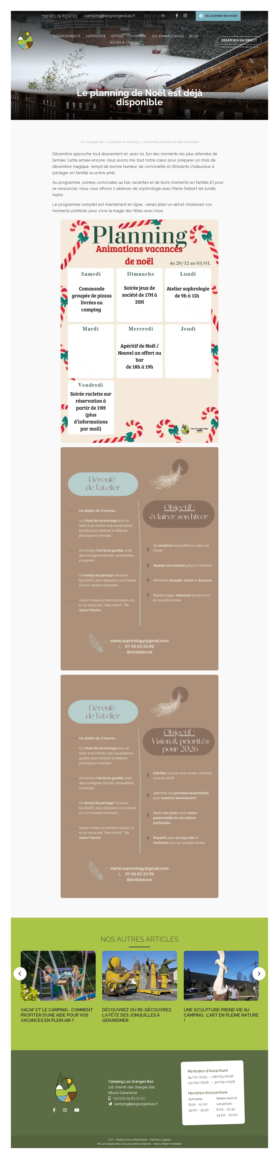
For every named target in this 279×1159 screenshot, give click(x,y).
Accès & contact (126, 42)
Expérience (96, 36)
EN (155, 16)
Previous (20, 973)
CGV (111, 1139)
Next (258, 973)
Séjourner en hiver (221, 15)
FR (163, 16)
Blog (194, 36)
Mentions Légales (160, 1139)
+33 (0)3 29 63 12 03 (59, 15)
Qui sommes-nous (168, 36)
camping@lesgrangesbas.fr (110, 15)
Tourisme (137, 36)
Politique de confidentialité (131, 1139)
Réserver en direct (239, 40)
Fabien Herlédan (172, 1143)
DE (146, 16)
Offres (117, 36)
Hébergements (67, 36)
